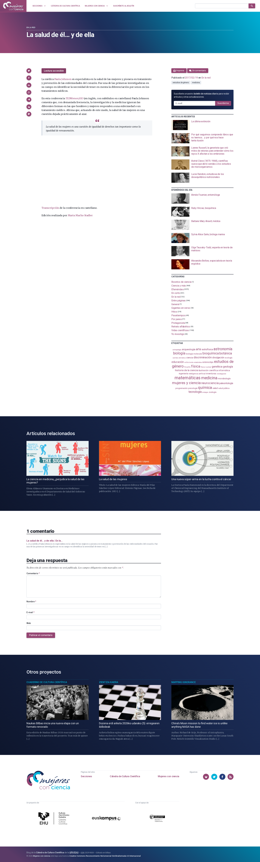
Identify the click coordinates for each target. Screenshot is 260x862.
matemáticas (188, 377)
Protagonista (178, 322)
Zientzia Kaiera (108, 682)
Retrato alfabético (180, 326)
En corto (175, 293)
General (175, 304)
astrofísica (207, 349)
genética (217, 366)
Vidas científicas (180, 330)
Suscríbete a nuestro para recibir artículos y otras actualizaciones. (201, 95)
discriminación (203, 357)
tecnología (195, 392)
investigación (221, 374)
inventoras (211, 373)
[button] (28, 70)
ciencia (189, 357)
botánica (225, 353)
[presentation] (202, 125)
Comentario (33, 573)
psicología (192, 388)
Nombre (31, 601)
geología (228, 366)
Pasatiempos (178, 315)
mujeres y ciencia (186, 383)
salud (215, 388)
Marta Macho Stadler (80, 215)
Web (28, 623)
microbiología (224, 378)
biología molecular (194, 354)
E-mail (30, 612)
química (205, 387)
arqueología (188, 349)
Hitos (174, 311)
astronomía (223, 349)
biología (179, 353)
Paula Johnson (62, 79)
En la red (30, 27)
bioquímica (211, 353)
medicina (196, 83)
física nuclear (206, 367)
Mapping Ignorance (183, 682)
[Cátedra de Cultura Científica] (55, 818)
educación (178, 361)
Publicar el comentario (41, 635)
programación (181, 388)
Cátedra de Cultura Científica (125, 776)
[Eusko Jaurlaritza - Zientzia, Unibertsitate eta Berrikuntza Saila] (157, 819)
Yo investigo (177, 334)
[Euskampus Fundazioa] (106, 819)
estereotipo (208, 362)
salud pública (223, 388)
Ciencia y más (178, 285)
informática (224, 370)
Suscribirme (223, 103)
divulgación (218, 357)
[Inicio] (13, 6)
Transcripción (50, 207)
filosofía (187, 367)
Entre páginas (178, 300)
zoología (212, 392)
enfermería (188, 362)
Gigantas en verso (180, 307)
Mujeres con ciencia (168, 776)
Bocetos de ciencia (181, 281)
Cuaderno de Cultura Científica (46, 682)
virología (205, 392)
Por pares (176, 319)
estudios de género (181, 83)
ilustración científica (208, 370)
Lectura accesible (54, 70)
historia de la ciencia (186, 370)
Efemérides (177, 289)
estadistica (198, 362)
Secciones (86, 776)
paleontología (226, 383)
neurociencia (210, 383)
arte (198, 349)
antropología (177, 350)
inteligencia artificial (197, 374)
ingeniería (183, 373)
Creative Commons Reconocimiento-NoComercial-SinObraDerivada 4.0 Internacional (105, 856)
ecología (228, 358)
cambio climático (179, 358)
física (195, 366)
